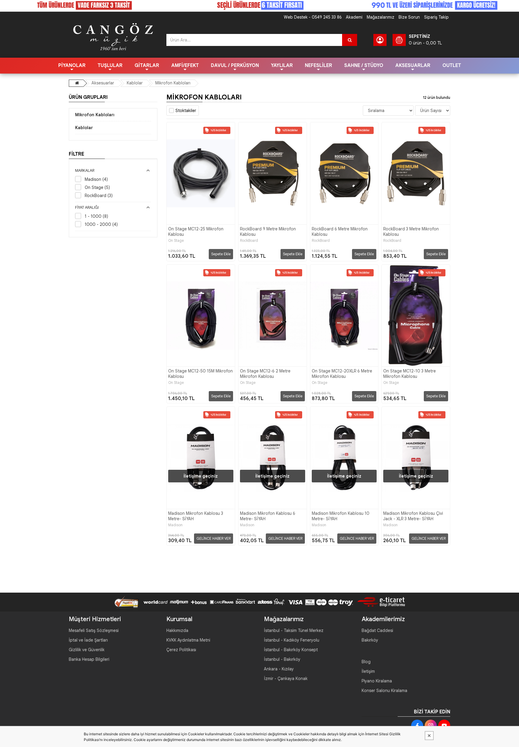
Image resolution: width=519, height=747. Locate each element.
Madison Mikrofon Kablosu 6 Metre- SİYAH (267, 516)
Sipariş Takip (436, 17)
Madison (175, 525)
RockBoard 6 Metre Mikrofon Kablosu (340, 231)
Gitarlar (147, 65)
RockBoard (249, 240)
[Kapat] (429, 735)
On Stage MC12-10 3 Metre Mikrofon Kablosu (409, 373)
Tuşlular (110, 65)
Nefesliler (318, 65)
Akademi (354, 17)
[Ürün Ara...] (349, 40)
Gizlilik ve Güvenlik (87, 649)
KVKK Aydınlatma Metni (188, 640)
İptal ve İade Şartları (88, 640)
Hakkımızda (177, 630)
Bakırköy (370, 640)
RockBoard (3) (99, 195)
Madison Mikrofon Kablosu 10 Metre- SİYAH (340, 516)
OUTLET (451, 65)
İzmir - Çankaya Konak (286, 678)
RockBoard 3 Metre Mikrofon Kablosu (411, 231)
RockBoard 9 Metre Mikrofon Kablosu (268, 231)
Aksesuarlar (412, 65)
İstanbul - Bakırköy (282, 659)
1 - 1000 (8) (96, 216)
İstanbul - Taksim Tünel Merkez (293, 630)
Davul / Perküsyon (235, 65)
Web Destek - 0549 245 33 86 (313, 17)
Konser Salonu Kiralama (384, 690)
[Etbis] (379, 601)
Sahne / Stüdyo (363, 65)
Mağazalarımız (380, 17)
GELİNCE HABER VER (213, 538)
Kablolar (135, 83)
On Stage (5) (97, 187)
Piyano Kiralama (377, 681)
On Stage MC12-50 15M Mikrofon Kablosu (200, 373)
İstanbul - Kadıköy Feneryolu (291, 640)
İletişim (368, 671)
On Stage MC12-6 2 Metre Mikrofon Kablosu (265, 373)
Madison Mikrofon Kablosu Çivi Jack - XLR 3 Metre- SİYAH (413, 516)
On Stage (176, 240)
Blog (366, 661)
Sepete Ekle (221, 254)
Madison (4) (96, 179)
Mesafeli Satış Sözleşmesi (94, 630)
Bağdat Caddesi (377, 630)
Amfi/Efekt (185, 65)
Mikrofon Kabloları (172, 83)
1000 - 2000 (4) (101, 224)
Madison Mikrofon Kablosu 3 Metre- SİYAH (195, 516)
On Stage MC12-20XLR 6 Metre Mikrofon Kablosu (342, 373)
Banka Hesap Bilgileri (89, 659)
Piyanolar (72, 65)
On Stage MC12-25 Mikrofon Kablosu (195, 231)
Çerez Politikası (181, 649)
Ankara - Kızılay (279, 669)
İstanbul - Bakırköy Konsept (291, 649)
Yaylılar (282, 65)
